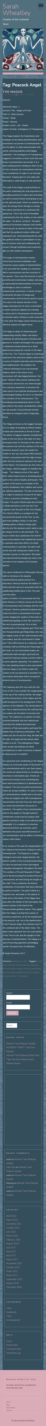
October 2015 (13, 1267)
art (37, 961)
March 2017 (12, 1259)
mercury (26, 968)
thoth (5, 976)
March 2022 (12, 1219)
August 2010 (12, 1283)
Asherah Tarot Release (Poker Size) (22, 1055)
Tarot (24, 961)
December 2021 (14, 1223)
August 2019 (12, 1243)
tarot (26, 972)
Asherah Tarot (14, 965)
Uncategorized (13, 1320)
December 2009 (14, 1287)
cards (8, 1308)
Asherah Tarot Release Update (21, 1043)
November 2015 (14, 1263)
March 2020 (12, 1235)
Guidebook (16, 961)
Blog (7, 1405)
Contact (9, 1410)
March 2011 (12, 1275)
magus (19, 968)
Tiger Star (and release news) (20, 1059)
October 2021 (13, 1227)
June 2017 (11, 1247)
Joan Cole (10, 1167)
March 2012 (12, 1271)
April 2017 (11, 1255)
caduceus (26, 965)
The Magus (12, 92)
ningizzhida (36, 968)
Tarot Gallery (10, 1408)
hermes (6, 968)
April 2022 (11, 1215)
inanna (13, 968)
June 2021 (11, 1231)
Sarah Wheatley (17, 9)
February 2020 (13, 1239)
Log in (9, 1341)
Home (8, 1402)
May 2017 (11, 1251)
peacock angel (9, 972)
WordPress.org (13, 1353)
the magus (34, 972)
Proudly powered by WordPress (23, 1420)
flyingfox (35, 965)
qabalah (19, 972)
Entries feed (12, 1345)
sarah (20, 95)
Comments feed (13, 1349)
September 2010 (14, 1279)
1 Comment (29, 95)
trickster (12, 976)
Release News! (13, 1063)
